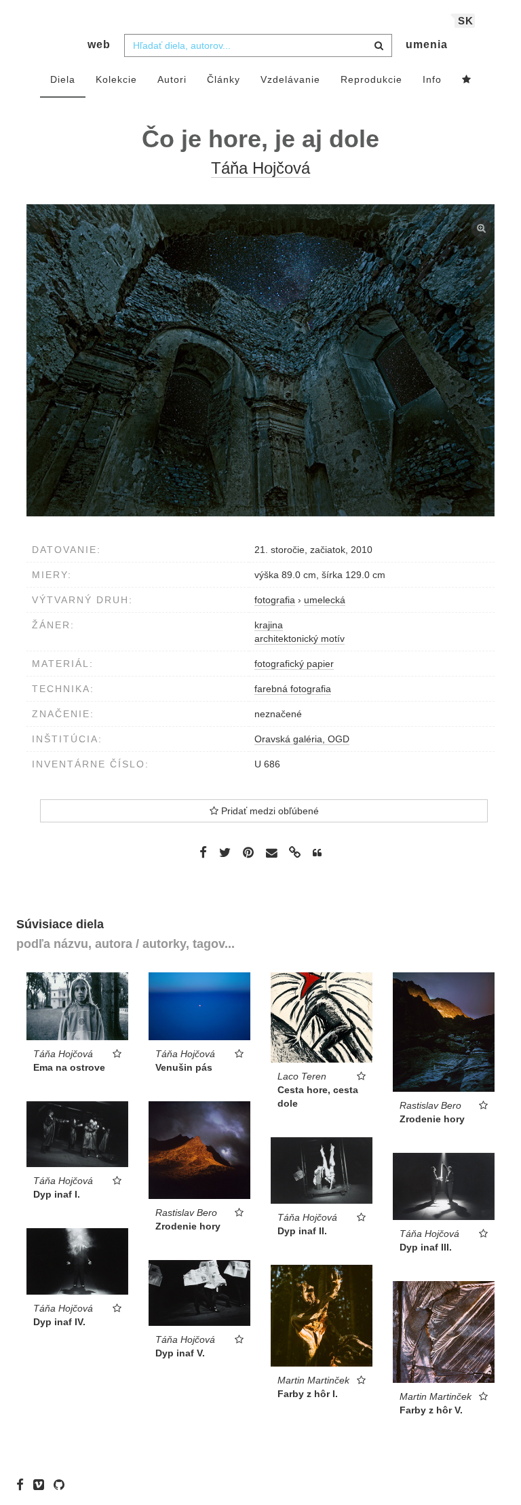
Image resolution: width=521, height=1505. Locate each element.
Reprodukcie (371, 79)
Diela (62, 79)
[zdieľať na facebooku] (203, 852)
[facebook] (23, 1484)
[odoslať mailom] (271, 852)
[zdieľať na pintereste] (248, 852)
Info (432, 79)
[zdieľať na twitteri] (224, 852)
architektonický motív (299, 638)
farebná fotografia (292, 688)
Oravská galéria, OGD (301, 739)
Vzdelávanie (290, 79)
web (99, 44)
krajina (268, 625)
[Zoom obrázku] (260, 360)
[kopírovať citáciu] (317, 852)
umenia (427, 44)
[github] (62, 1484)
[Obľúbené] (467, 80)
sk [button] (466, 20)
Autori (172, 79)
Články (223, 79)
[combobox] (258, 45)
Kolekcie (116, 79)
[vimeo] (42, 1484)
